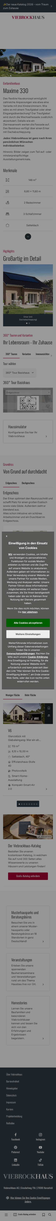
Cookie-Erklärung (38, 656)
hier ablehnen (29, 611)
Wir (10, 554)
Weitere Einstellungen (28, 634)
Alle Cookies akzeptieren (28, 622)
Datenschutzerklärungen (21, 653)
